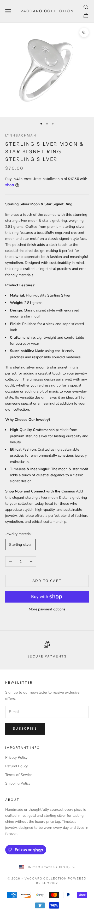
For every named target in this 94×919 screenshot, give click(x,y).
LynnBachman (20, 135)
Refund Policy (16, 766)
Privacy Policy (16, 757)
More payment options (47, 609)
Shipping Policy (17, 783)
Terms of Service (18, 774)
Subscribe (25, 728)
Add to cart (47, 580)
